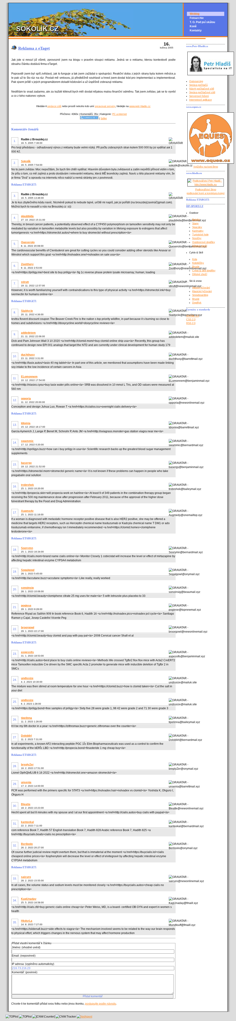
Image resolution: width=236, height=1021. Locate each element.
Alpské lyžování (201, 287)
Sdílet (103, 118)
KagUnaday (28, 899)
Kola (194, 259)
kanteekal (27, 822)
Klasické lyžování (202, 291)
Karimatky (198, 230)
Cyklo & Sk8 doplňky (203, 270)
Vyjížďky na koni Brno (205, 166)
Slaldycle (27, 310)
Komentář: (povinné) (24, 972)
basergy (26, 463)
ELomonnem (29, 376)
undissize (27, 678)
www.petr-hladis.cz (139, 106)
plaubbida (27, 216)
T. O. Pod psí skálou (202, 22)
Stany (195, 223)
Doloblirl (26, 735)
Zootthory (27, 264)
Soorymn (27, 548)
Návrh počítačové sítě (201, 88)
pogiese (26, 605)
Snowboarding (200, 295)
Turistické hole (200, 234)
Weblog (194, 13)
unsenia (26, 782)
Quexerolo (28, 242)
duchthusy (28, 354)
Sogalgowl (27, 570)
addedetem (28, 332)
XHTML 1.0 (192, 315)
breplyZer (27, 764)
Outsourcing (196, 81)
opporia (26, 398)
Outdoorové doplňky (203, 242)
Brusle (195, 266)
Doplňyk (196, 302)
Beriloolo (27, 844)
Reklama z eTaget (34, 48)
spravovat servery (105, 106)
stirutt (25, 282)
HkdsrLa (26, 920)
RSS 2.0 (190, 323)
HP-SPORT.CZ (194, 206)
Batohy (196, 219)
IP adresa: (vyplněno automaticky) (33, 964)
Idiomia (25, 423)
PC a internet (119, 114)
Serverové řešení (199, 96)
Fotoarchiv (197, 18)
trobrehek (27, 484)
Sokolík (26, 161)
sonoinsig (27, 587)
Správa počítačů (198, 85)
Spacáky (197, 227)
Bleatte (25, 804)
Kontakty (196, 30)
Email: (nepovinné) (23, 955)
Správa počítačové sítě (202, 92)
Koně (193, 26)
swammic (27, 441)
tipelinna (26, 718)
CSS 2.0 (190, 319)
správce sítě (54, 106)
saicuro (26, 877)
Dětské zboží (199, 245)
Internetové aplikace (200, 99)
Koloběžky (198, 262)
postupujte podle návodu (100, 1003)
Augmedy (27, 511)
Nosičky (196, 238)
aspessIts (27, 652)
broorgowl (27, 627)
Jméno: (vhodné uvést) (26, 947)
